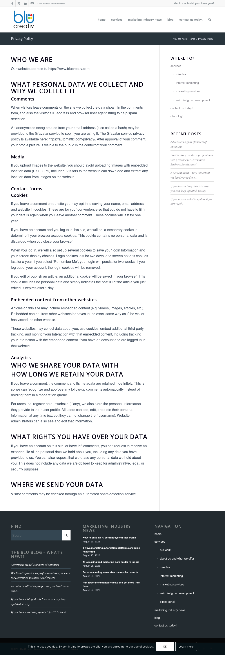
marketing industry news (107, 528)
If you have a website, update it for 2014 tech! (38, 612)
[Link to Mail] (32, 3)
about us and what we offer (177, 558)
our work (165, 550)
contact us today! (182, 108)
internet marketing (187, 83)
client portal (167, 601)
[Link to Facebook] (12, 3)
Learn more (186, 646)
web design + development (193, 100)
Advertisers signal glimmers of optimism (35, 564)
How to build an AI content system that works (109, 537)
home (157, 534)
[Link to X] (19, 3)
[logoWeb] (23, 19)
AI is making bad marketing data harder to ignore (111, 561)
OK (165, 646)
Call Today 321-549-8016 (51, 3)
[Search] (209, 19)
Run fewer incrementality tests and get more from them (111, 584)
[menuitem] (50, 3)
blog (157, 618)
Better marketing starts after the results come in (110, 572)
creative (181, 74)
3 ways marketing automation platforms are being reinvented (111, 549)
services (176, 66)
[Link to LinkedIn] (25, 3)
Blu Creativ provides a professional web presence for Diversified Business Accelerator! (192, 159)
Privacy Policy (22, 38)
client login (177, 116)
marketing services (188, 91)
